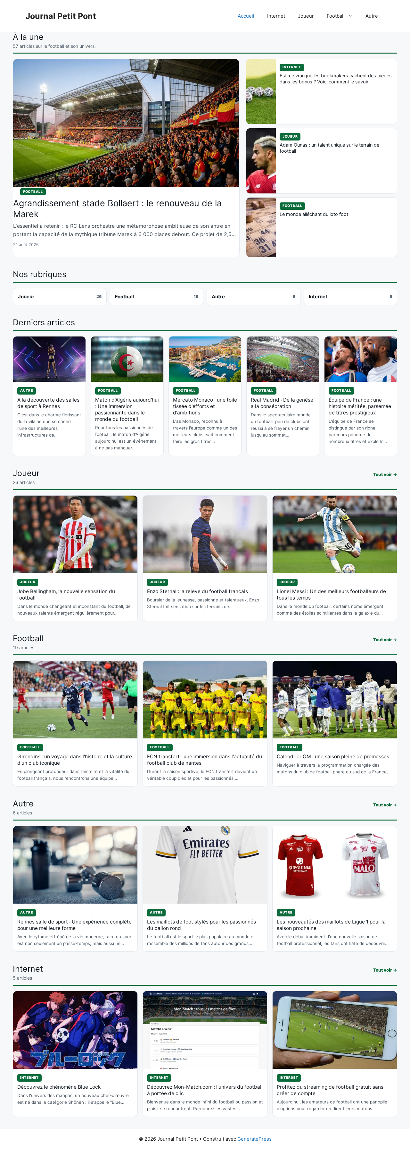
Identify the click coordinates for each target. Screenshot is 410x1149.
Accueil (246, 16)
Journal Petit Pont (61, 16)
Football (336, 16)
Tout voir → (385, 474)
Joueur (306, 16)
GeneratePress (254, 1139)
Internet (276, 16)
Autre (371, 16)
